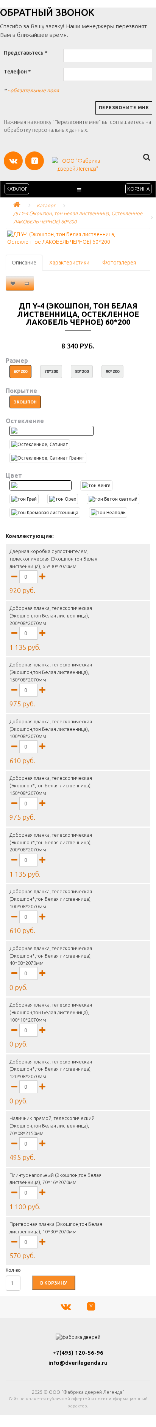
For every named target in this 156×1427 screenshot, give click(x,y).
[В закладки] (13, 283)
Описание (24, 263)
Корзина (138, 188)
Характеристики (69, 263)
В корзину (53, 1282)
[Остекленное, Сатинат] (39, 444)
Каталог (16, 188)
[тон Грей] (24, 499)
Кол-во (13, 1270)
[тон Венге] (96, 485)
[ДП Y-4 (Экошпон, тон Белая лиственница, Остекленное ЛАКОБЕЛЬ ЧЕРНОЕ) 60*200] (78, 238)
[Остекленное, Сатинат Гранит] (47, 458)
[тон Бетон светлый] (113, 499)
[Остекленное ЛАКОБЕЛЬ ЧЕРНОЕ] (51, 431)
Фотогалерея (119, 263)
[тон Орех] (62, 499)
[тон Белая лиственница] (40, 485)
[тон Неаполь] (108, 512)
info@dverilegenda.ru (78, 1363)
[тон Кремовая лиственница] (44, 512)
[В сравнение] (27, 283)
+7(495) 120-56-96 (78, 1352)
